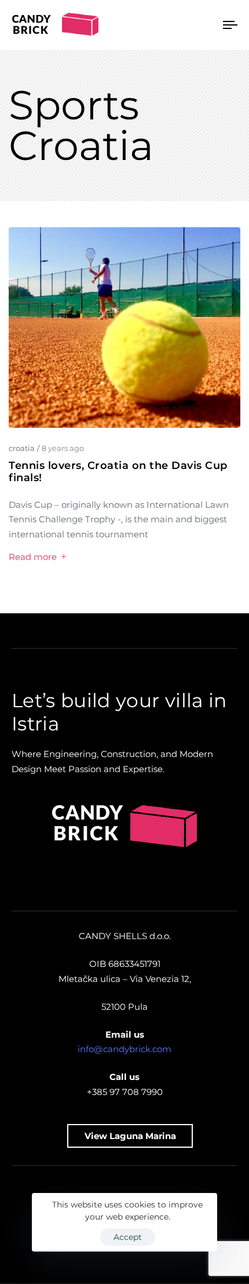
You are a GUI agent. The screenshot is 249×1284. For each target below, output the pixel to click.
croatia (22, 448)
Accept (127, 1237)
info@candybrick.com (124, 1048)
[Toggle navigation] (199, 25)
